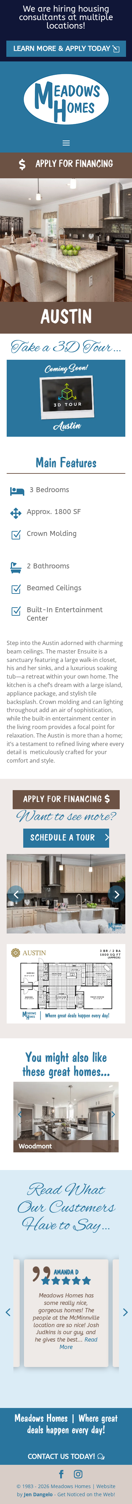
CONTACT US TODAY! (61, 1456)
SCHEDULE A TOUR (62, 837)
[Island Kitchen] (66, 931)
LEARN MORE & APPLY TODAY (61, 48)
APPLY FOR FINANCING (74, 163)
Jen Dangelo (38, 1494)
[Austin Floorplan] (66, 1021)
